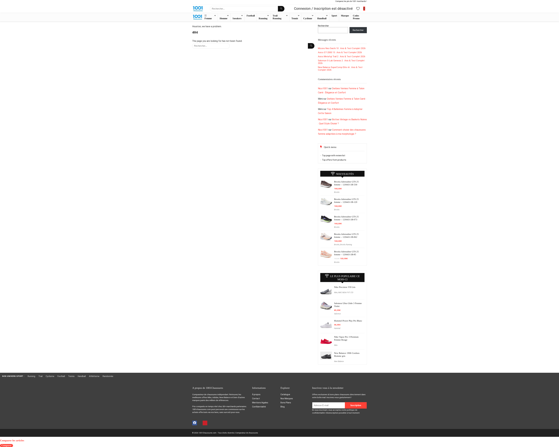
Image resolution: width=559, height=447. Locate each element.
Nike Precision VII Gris (344, 287)
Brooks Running (346, 245)
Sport (334, 15)
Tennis (294, 18)
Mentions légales (260, 402)
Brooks (336, 192)
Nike (335, 292)
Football (251, 15)
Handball (321, 18)
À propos (256, 394)
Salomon (337, 314)
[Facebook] (194, 423)
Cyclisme (307, 18)
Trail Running (277, 17)
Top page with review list (333, 155)
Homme (223, 18)
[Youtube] (199, 423)
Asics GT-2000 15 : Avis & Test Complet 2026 (340, 52)
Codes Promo (356, 17)
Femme (208, 18)
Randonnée (108, 376)
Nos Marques (287, 398)
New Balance (339, 361)
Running (263, 18)
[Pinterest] (205, 423)
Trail (40, 376)
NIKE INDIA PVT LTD (345, 292)
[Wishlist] (358, 9)
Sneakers (237, 18)
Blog (283, 407)
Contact (256, 398)
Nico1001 (323, 88)
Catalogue (285, 394)
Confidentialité (259, 407)
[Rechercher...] (281, 9)
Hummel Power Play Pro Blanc (348, 321)
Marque (345, 15)
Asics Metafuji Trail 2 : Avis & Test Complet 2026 (341, 56)
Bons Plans (286, 402)
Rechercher (323, 25)
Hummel (337, 328)
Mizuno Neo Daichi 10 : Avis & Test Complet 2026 (342, 48)
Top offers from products (334, 160)
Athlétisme (94, 376)
